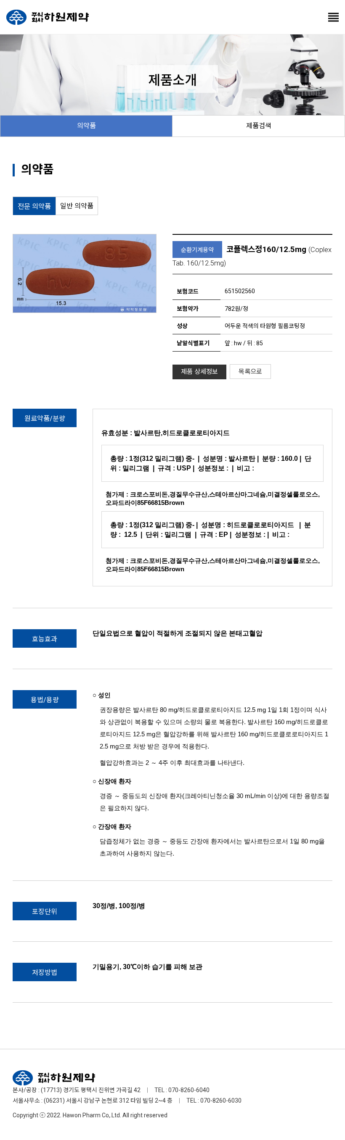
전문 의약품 (34, 206)
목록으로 (250, 372)
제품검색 (258, 126)
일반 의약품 (76, 206)
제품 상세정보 (199, 372)
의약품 (86, 126)
